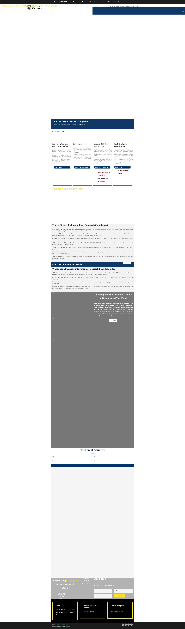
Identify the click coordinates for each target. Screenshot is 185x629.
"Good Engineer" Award (102, 180)
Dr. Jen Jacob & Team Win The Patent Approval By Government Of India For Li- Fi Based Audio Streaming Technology (83, 183)
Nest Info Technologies (64, 626)
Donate (114, 320)
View (127, 263)
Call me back (119, 595)
